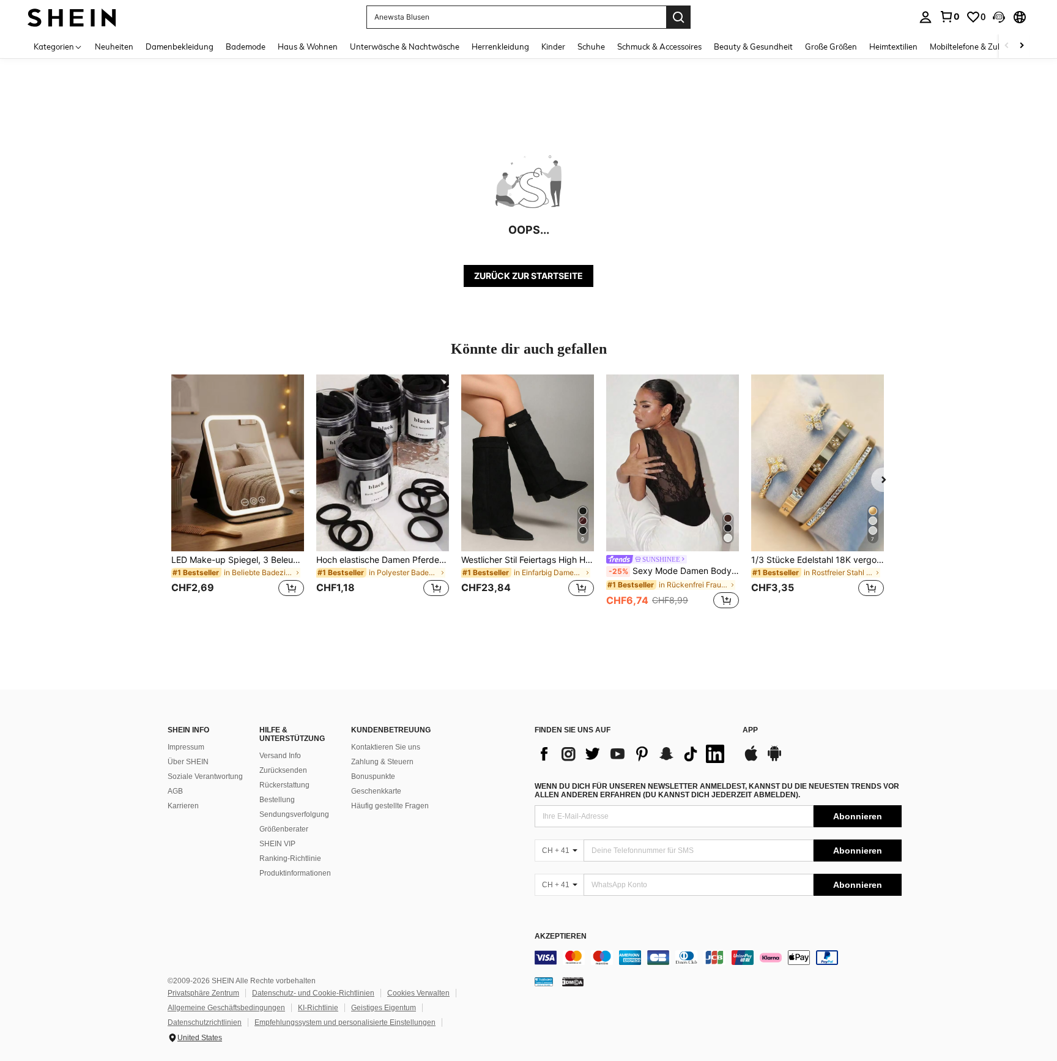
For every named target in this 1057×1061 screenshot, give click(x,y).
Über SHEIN (188, 762)
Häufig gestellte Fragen (390, 806)
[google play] (774, 759)
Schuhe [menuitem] (591, 46)
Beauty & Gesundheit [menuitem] (753, 46)
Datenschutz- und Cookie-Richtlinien (313, 993)
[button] (999, 17)
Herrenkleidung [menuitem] (500, 46)
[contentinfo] (718, 957)
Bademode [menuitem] (245, 46)
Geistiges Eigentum (383, 1007)
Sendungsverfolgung (294, 814)
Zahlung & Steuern (382, 762)
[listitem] (237, 492)
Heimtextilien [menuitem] (893, 46)
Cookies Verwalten (418, 993)
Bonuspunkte (373, 776)
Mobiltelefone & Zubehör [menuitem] (974, 46)
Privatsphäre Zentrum (203, 993)
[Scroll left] (1007, 46)
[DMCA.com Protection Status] (573, 981)
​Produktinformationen (295, 873)
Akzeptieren (561, 936)
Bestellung (277, 799)
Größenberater (283, 829)
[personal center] (925, 17)
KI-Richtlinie (318, 1007)
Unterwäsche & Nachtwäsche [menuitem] (404, 46)
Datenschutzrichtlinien (205, 1022)
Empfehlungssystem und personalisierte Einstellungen (345, 1022)
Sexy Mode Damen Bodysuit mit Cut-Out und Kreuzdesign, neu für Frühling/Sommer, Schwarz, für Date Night (674, 571)
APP (750, 730)
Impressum (186, 747)
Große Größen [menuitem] (831, 46)
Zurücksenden (283, 770)
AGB (175, 791)
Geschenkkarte (376, 791)
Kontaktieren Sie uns (385, 747)
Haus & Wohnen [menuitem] (308, 46)
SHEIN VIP (277, 843)
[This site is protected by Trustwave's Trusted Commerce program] (544, 981)
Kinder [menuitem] (553, 46)
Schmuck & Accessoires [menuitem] (659, 46)
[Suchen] (678, 17)
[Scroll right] (1021, 46)
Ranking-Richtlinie (290, 858)
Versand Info (280, 755)
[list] (632, 754)
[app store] (751, 759)
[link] (949, 16)
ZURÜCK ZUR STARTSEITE (528, 275)
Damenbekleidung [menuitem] (179, 46)
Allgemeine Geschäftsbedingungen (226, 1007)
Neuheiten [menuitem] (114, 46)
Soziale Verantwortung (205, 776)
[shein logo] (72, 16)
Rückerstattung (284, 785)
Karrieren (183, 806)
